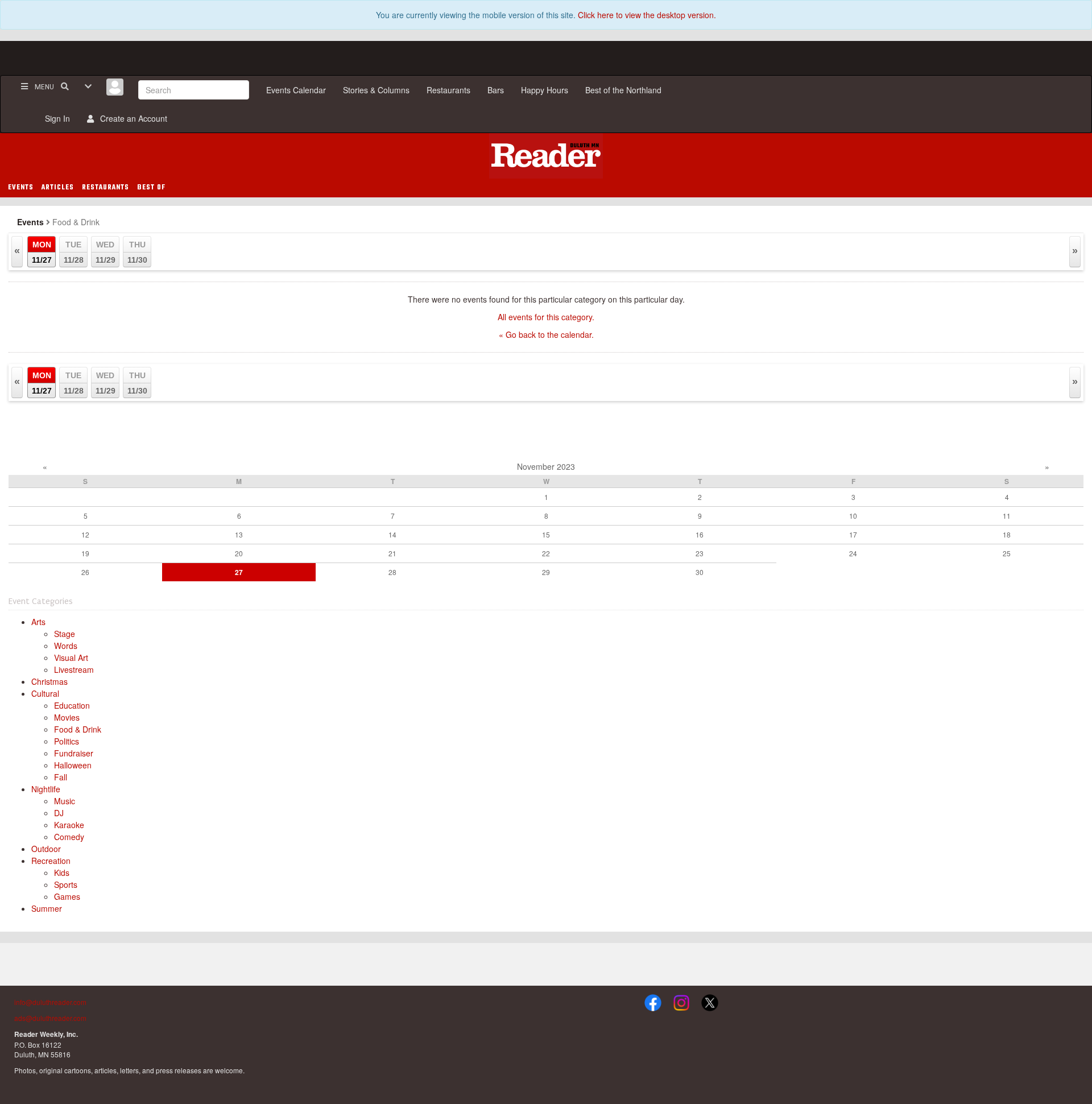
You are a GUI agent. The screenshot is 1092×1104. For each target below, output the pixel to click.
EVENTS (21, 187)
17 (853, 534)
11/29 (105, 252)
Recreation (51, 860)
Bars (495, 90)
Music (64, 801)
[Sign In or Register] (114, 87)
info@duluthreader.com (50, 1002)
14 (392, 534)
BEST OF (151, 187)
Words (65, 645)
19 (85, 553)
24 (853, 553)
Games (67, 896)
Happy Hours (544, 90)
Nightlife (45, 789)
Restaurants (448, 90)
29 (546, 572)
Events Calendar (296, 90)
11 (1007, 515)
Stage (64, 633)
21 (392, 553)
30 (700, 572)
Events (30, 222)
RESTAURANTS (105, 187)
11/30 (137, 252)
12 (85, 534)
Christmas (49, 681)
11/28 (74, 252)
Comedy (69, 836)
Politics (66, 741)
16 (700, 534)
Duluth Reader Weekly (546, 156)
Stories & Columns (376, 90)
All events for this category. (546, 316)
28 (392, 572)
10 (853, 515)
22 (546, 553)
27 (239, 572)
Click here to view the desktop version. (647, 14)
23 (700, 553)
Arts (38, 621)
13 (239, 534)
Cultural (45, 693)
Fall (60, 777)
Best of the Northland (623, 90)
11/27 (42, 252)
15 (546, 534)
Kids (61, 872)
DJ (59, 812)
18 (1007, 534)
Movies (67, 717)
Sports (65, 884)
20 (239, 553)
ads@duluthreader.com (50, 1018)
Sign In (55, 118)
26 (85, 572)
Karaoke (69, 824)
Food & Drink (77, 729)
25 (1007, 553)
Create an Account (131, 118)
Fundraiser (73, 753)
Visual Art (71, 657)
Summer (46, 908)
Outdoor (46, 848)
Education (72, 705)
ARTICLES (58, 187)
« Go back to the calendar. (546, 334)
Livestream (74, 669)
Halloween (73, 765)
